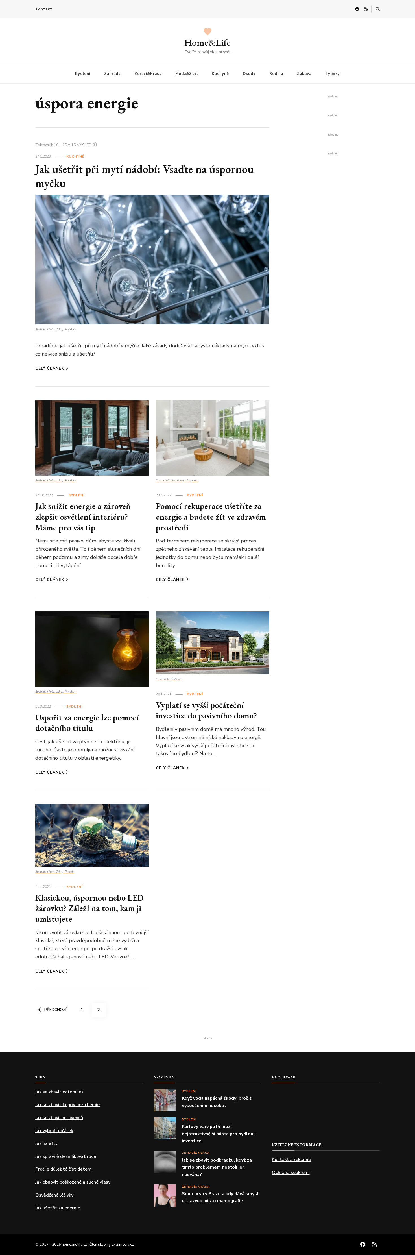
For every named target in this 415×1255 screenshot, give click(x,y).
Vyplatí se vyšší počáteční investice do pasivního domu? (206, 710)
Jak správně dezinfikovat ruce (65, 1156)
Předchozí (55, 1009)
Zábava (304, 73)
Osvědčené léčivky (54, 1195)
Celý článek (49, 368)
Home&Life (207, 42)
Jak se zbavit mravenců (59, 1118)
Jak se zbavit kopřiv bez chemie (67, 1105)
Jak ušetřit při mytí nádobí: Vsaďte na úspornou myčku (144, 176)
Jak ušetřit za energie (57, 1208)
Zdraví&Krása (147, 73)
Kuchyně (220, 73)
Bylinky (332, 73)
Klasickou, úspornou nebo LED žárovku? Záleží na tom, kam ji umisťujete (89, 908)
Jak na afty (46, 1143)
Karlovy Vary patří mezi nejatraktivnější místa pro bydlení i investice (219, 1133)
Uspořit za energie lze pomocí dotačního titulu (87, 723)
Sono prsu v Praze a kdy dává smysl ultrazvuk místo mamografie (220, 1197)
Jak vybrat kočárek (54, 1131)
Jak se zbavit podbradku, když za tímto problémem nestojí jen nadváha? (217, 1167)
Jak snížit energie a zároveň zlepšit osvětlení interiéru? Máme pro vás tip (83, 516)
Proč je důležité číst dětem (63, 1169)
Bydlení (82, 73)
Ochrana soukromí (291, 1172)
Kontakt (43, 9)
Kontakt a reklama (291, 1159)
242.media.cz (123, 1244)
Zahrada (112, 73)
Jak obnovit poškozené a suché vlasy (72, 1182)
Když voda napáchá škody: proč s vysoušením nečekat (217, 1102)
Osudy (249, 73)
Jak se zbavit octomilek (59, 1092)
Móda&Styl (186, 73)
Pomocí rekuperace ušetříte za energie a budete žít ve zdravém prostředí (211, 516)
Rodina (276, 73)
